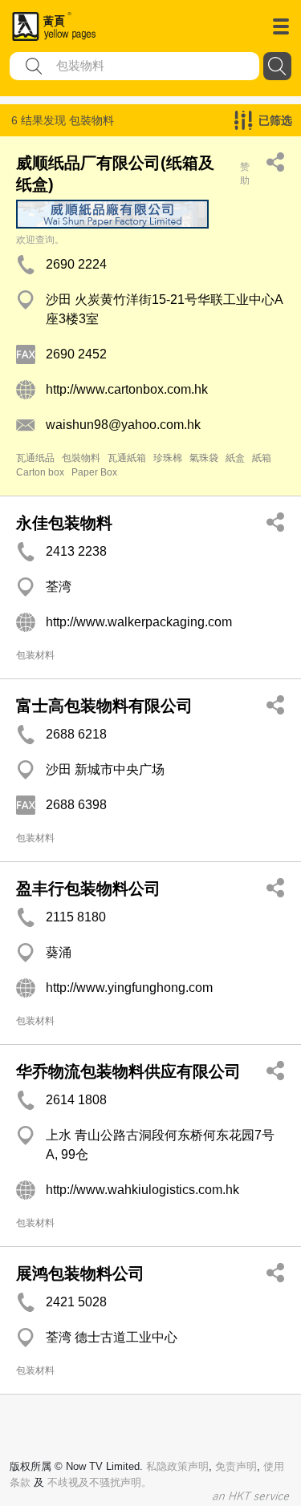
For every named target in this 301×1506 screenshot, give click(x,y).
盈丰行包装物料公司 (88, 888)
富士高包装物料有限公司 (104, 706)
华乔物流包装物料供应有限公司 (128, 1071)
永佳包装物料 (64, 523)
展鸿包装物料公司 (80, 1273)
